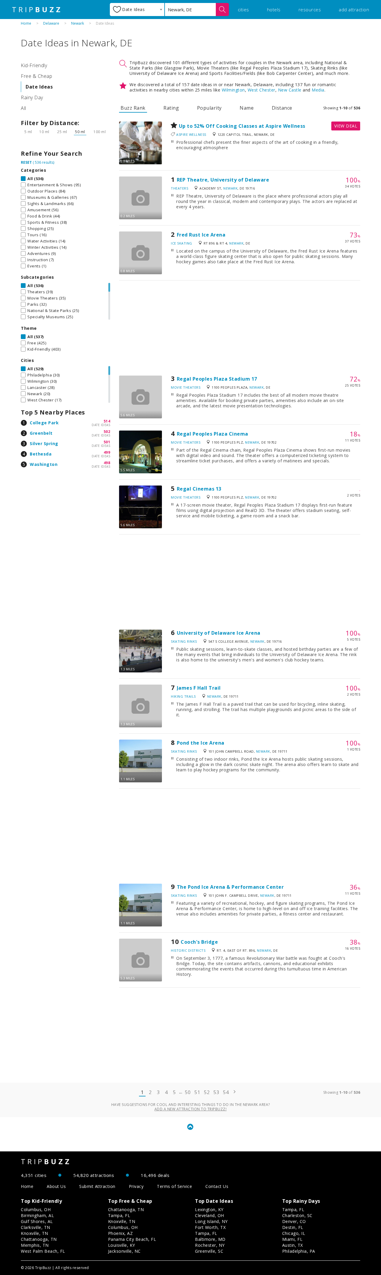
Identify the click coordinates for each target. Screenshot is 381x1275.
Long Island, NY (211, 1221)
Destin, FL (292, 1227)
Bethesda (40, 454)
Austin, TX (292, 1245)
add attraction (354, 9)
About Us (56, 1186)
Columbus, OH (36, 1209)
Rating (171, 108)
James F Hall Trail (199, 688)
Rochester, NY (210, 1245)
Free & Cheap (36, 76)
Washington (43, 464)
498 (107, 462)
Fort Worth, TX (210, 1227)
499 (107, 452)
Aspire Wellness (191, 134)
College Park (44, 422)
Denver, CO (294, 1221)
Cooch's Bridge (199, 942)
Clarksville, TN (35, 1227)
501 (107, 442)
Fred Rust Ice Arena (201, 234)
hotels (274, 9)
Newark (77, 23)
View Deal (345, 126)
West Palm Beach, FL (43, 1251)
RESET (26, 162)
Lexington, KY (209, 1209)
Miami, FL (292, 1239)
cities (243, 9)
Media (318, 90)
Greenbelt (41, 433)
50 (187, 1092)
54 (226, 1092)
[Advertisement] (239, 328)
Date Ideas (39, 86)
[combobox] (137, 9)
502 (107, 431)
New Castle (290, 90)
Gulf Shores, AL (37, 1221)
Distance (282, 108)
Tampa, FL (119, 1215)
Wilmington (233, 90)
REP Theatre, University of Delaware (223, 179)
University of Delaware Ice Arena (218, 633)
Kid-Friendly (34, 65)
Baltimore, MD (210, 1239)
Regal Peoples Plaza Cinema (212, 434)
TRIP (37, 9)
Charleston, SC (297, 1215)
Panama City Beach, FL (132, 1239)
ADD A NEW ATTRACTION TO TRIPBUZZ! (190, 1109)
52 (207, 1092)
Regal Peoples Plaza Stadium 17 (217, 379)
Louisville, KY (121, 1245)
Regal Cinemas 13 (199, 489)
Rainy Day (32, 97)
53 (216, 1092)
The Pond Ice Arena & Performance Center (230, 887)
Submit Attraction (97, 1186)
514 (107, 421)
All (23, 108)
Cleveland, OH (209, 1215)
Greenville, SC (209, 1251)
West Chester (261, 90)
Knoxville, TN (34, 1233)
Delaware (51, 23)
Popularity (209, 108)
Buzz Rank (133, 108)
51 (197, 1092)
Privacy (136, 1186)
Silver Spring (44, 443)
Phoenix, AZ (120, 1233)
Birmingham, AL (37, 1215)
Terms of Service (174, 1186)
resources (310, 9)
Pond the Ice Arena (200, 743)
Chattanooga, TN (39, 1239)
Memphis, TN (35, 1245)
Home (26, 23)
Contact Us (216, 1186)
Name (247, 108)
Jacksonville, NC (124, 1251)
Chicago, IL (293, 1233)
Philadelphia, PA (298, 1251)
